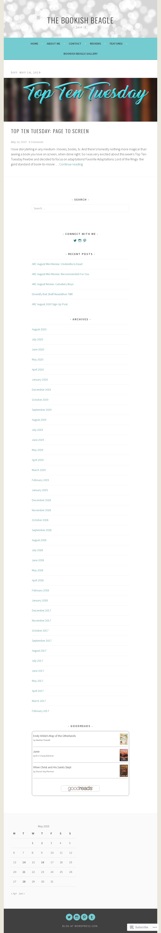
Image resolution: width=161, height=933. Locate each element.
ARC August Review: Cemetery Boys (52, 284)
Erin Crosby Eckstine (44, 755)
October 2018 (40, 520)
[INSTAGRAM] (76, 917)
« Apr (14, 893)
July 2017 (37, 661)
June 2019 (38, 440)
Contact (75, 43)
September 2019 (42, 410)
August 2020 (39, 329)
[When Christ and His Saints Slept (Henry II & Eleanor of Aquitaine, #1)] (124, 776)
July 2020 (37, 339)
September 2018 (42, 530)
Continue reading (71, 164)
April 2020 (38, 369)
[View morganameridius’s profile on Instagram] (80, 240)
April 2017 (38, 691)
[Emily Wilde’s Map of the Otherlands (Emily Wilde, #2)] (124, 744)
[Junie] (124, 760)
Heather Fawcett (43, 740)
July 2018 (37, 550)
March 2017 (39, 701)
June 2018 (38, 560)
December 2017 (41, 610)
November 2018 (41, 510)
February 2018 (40, 590)
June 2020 (38, 349)
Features (116, 43)
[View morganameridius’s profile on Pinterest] (84, 240)
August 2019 (39, 420)
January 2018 (40, 600)
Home (34, 43)
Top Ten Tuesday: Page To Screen (50, 131)
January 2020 (40, 379)
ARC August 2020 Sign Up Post (50, 304)
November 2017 (41, 620)
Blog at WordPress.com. (80, 926)
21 (23, 872)
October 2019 (40, 400)
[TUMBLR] (91, 917)
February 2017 (40, 711)
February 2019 (40, 480)
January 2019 (40, 490)
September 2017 (42, 640)
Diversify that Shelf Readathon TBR (52, 294)
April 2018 (38, 580)
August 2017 (39, 650)
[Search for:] (80, 208)
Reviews (95, 43)
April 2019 (38, 460)
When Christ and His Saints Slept (52, 767)
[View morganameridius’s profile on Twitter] (75, 240)
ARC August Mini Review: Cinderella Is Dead (57, 264)
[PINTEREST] (84, 917)
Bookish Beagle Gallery (80, 53)
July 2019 (37, 430)
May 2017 (37, 681)
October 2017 (40, 630)
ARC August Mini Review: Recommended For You (60, 274)
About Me (53, 43)
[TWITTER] (69, 917)
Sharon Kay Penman (45, 771)
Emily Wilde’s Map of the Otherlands (54, 736)
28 (23, 881)
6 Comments (36, 142)
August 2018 (39, 540)
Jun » (22, 893)
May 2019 (37, 450)
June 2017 (38, 671)
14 (23, 862)
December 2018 (41, 500)
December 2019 (41, 389)
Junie (36, 751)
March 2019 (39, 470)
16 (42, 862)
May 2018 (37, 570)
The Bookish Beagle (80, 20)
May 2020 (37, 359)
